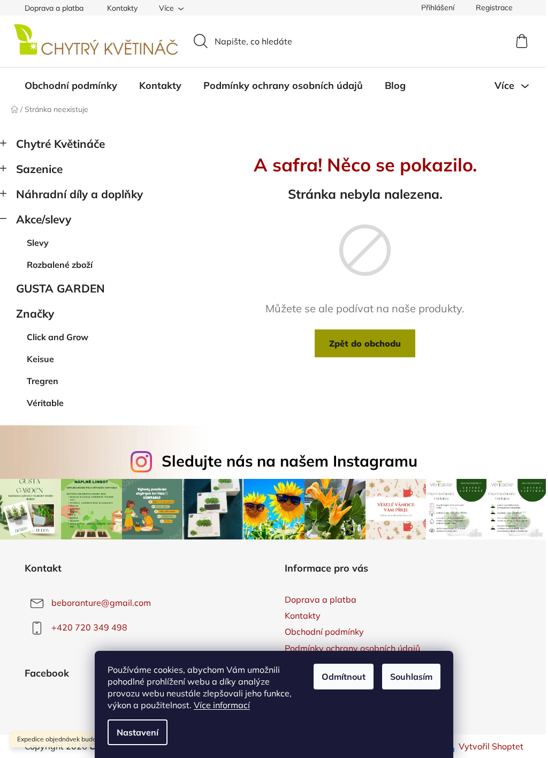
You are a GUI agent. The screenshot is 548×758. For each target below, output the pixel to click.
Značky (35, 313)
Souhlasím (411, 676)
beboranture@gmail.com (101, 602)
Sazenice (39, 169)
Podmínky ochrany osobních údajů (352, 648)
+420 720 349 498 (89, 627)
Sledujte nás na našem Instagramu (289, 460)
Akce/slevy (43, 219)
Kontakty (122, 8)
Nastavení (137, 732)
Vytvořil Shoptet (491, 746)
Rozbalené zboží (60, 264)
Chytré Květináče (60, 144)
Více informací (222, 705)
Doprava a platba (54, 8)
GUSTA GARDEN (60, 288)
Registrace (494, 7)
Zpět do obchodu (365, 343)
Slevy (38, 242)
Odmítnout (344, 676)
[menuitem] (71, 85)
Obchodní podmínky (324, 631)
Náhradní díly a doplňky (79, 194)
